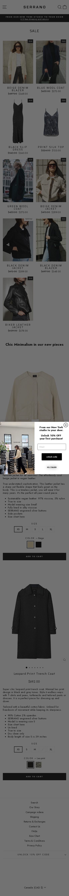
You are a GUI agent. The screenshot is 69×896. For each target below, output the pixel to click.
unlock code (51, 456)
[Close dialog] (66, 425)
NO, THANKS (51, 467)
